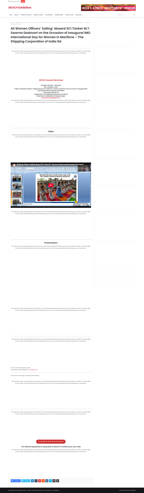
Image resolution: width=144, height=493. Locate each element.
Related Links (79, 14)
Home (10, 14)
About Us (16, 14)
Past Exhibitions (49, 14)
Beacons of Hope (69, 14)
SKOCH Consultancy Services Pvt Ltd (36, 490)
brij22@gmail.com (33, 369)
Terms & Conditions (131, 490)
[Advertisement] (51, 66)
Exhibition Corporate (38, 14)
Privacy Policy (122, 490)
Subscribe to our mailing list (52, 490)
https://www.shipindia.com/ (51, 98)
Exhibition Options (59, 14)
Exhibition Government (26, 14)
